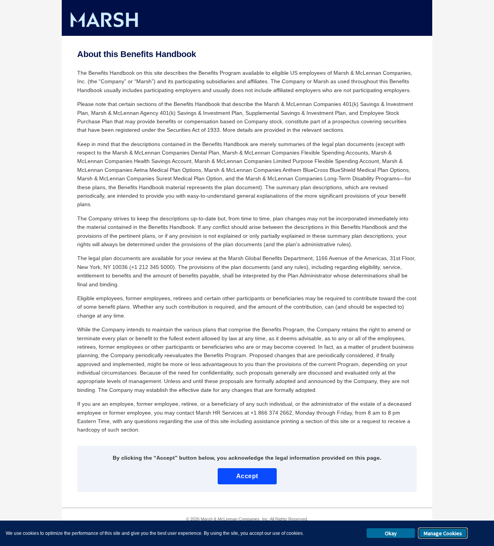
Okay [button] (391, 533)
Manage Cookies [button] (443, 533)
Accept (247, 476)
